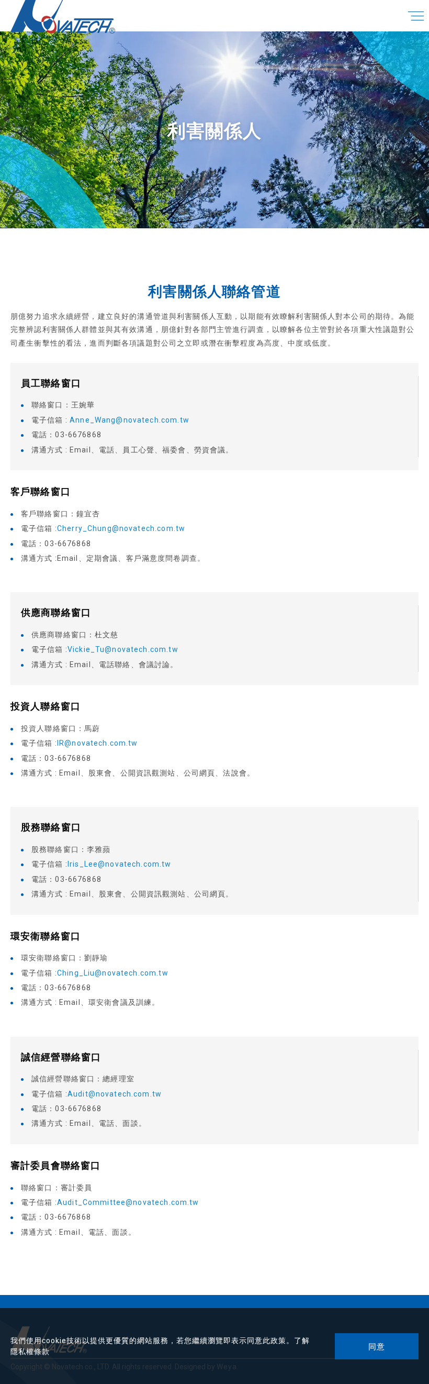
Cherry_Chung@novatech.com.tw (121, 528)
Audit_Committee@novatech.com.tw (128, 1202)
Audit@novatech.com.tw (114, 1094)
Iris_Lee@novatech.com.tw (119, 864)
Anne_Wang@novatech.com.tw (129, 420)
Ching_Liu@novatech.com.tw (112, 973)
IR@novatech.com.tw (97, 743)
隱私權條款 (30, 1351)
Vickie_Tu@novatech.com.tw (122, 649)
